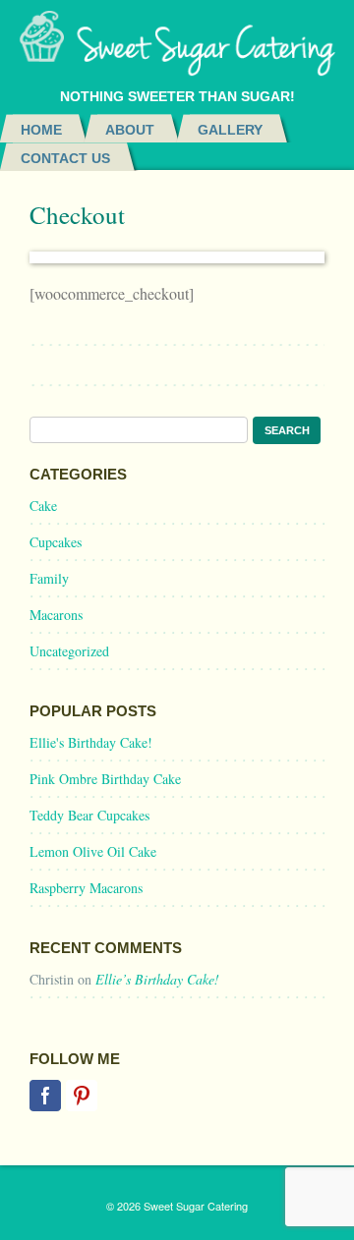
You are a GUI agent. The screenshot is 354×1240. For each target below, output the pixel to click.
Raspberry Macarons (86, 887)
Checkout (77, 214)
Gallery (230, 130)
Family (49, 578)
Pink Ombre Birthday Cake (105, 778)
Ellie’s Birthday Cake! (157, 979)
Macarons (56, 614)
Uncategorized (69, 651)
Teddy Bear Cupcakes (89, 815)
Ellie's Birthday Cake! (91, 742)
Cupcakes (56, 542)
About (129, 130)
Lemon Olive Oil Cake (93, 851)
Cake (43, 505)
